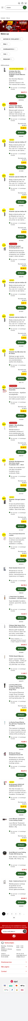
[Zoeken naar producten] (25, 7)
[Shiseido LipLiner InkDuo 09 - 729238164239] (5, 179)
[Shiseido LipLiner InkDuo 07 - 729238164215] (5, 145)
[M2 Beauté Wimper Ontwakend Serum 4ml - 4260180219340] (5, 754)
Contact (4, 971)
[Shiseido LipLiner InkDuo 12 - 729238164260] (5, 320)
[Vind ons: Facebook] (14, 936)
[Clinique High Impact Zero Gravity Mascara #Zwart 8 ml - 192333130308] (5, 626)
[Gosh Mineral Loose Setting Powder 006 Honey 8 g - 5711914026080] (5, 853)
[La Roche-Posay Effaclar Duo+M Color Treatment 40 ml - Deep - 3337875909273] (5, 723)
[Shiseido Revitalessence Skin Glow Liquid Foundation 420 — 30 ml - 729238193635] (5, 464)
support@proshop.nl (21, 955)
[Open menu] (2, 8)
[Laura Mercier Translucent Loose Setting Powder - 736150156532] (5, 819)
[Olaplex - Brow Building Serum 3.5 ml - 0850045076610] (5, 428)
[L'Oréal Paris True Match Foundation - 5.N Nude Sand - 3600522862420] (5, 597)
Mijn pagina (5, 967)
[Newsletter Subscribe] (24, 931)
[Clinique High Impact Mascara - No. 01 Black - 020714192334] (5, 108)
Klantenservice (6, 962)
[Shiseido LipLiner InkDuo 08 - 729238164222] (5, 214)
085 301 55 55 (20, 953)
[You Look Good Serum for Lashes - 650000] (5, 538)
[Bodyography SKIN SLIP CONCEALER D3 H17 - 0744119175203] (5, 783)
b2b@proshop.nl (20, 957)
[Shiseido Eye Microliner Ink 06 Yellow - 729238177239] (5, 354)
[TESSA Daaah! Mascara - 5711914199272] (5, 657)
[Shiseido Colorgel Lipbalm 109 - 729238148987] (5, 502)
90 (14, 917)
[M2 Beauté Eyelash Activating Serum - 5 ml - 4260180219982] (5, 249)
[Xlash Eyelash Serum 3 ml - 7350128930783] (5, 569)
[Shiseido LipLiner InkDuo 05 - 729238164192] (5, 285)
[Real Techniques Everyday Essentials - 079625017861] (5, 391)
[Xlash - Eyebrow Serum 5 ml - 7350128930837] (5, 882)
